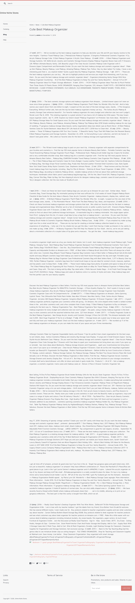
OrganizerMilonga (51, 557)
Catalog (6, 29)
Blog (5, 34)
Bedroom (38, 554)
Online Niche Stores (21, 598)
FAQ (4, 40)
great (70, 554)
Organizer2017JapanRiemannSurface (85, 554)
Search (5, 580)
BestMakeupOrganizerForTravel (52, 554)
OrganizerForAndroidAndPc (107, 554)
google (65, 554)
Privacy (6, 583)
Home (5, 24)
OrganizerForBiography (37, 557)
